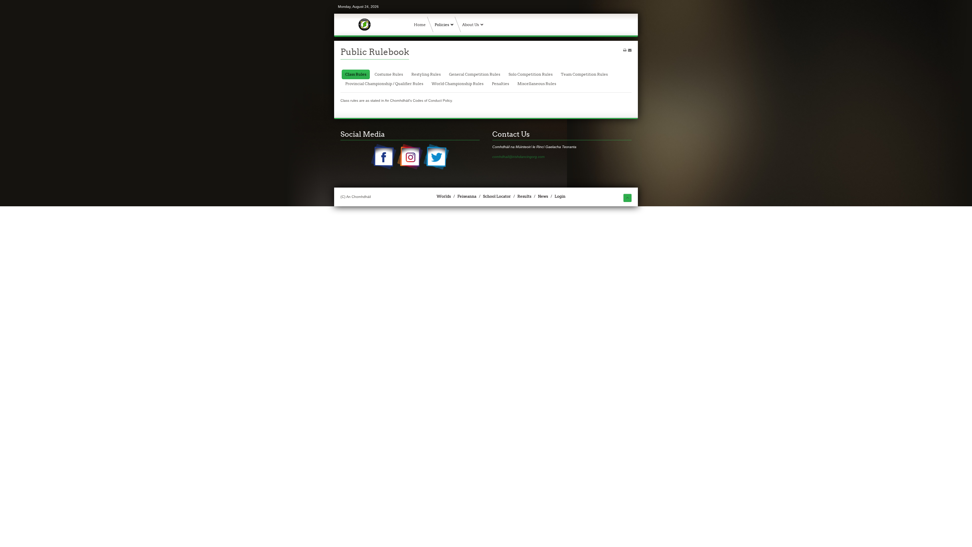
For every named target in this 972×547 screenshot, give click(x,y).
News (543, 196)
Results (524, 196)
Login (560, 196)
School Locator (497, 196)
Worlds (444, 196)
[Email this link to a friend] (630, 50)
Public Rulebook (374, 52)
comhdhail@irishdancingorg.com (518, 157)
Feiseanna (466, 196)
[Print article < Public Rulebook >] (624, 50)
